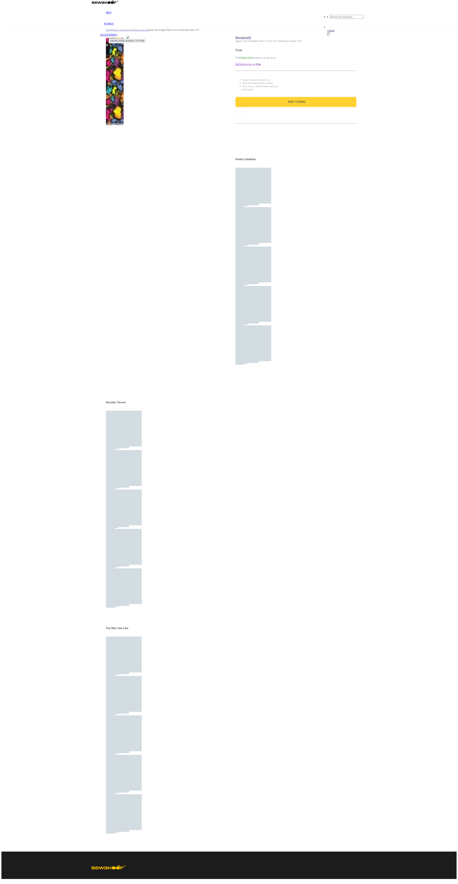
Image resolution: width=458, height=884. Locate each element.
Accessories (108, 35)
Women (108, 23)
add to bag (297, 101)
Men (108, 12)
